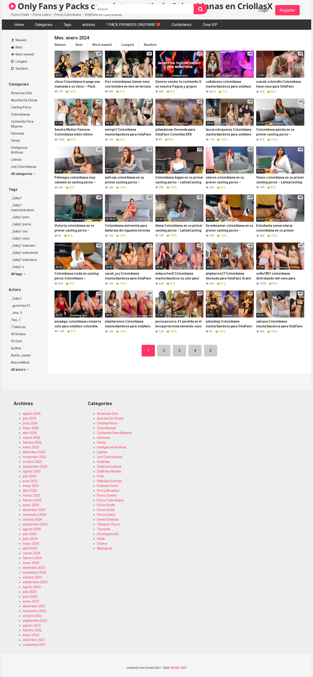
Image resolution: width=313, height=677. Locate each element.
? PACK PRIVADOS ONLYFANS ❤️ (133, 24)
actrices (88, 24)
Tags (67, 24)
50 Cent (16, 341)
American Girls (21, 93)
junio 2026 (30, 423)
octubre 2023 (32, 577)
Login (263, 10)
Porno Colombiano (110, 500)
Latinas (16, 159)
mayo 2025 (31, 486)
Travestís (103, 529)
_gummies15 (20, 305)
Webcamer (105, 548)
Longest (21, 61)
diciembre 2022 (34, 606)
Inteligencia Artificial (19, 150)
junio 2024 (30, 539)
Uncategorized (107, 534)
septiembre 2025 (35, 466)
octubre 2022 (32, 616)
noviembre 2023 (34, 572)
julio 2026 (29, 418)
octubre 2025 (32, 462)
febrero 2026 (32, 442)
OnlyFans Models (109, 471)
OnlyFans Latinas (109, 466)
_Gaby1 (16, 198)
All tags (17, 274)
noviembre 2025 (34, 457)
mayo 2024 (31, 543)
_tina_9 (16, 313)
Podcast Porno (107, 486)
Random (21, 68)
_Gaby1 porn (20, 217)
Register (287, 10)
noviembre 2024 (34, 515)
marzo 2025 (31, 495)
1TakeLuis (18, 327)
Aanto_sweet (21, 355)
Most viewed (24, 54)
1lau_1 (16, 320)
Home (19, 24)
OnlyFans (103, 462)
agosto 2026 (32, 413)
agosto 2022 (32, 625)
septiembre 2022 (35, 620)
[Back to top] (297, 663)
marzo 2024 (31, 553)
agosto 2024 (32, 529)
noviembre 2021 (34, 645)
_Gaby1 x (17, 267)
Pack (100, 476)
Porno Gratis (106, 510)
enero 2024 (31, 563)
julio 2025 (29, 476)
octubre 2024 (32, 519)
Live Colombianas (23, 167)
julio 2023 (29, 592)
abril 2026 (30, 433)
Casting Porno (21, 107)
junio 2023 (30, 596)
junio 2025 (30, 481)
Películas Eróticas (109, 481)
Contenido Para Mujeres (22, 124)
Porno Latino (106, 515)
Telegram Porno (108, 524)
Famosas (17, 133)
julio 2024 (29, 534)
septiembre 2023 (35, 582)
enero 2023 (31, 601)
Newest (21, 40)
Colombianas (20, 114)
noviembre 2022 (34, 611)
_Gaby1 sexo (20, 238)
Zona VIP (210, 24)
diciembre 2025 (34, 452)
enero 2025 (31, 505)
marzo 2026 (31, 437)
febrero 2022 (32, 630)
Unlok (101, 539)
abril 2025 (30, 490)
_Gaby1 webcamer (24, 252)
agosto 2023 (32, 587)
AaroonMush (20, 362)
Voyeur (102, 543)
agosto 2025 (32, 471)
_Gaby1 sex (19, 231)
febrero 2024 (32, 558)
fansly (15, 140)
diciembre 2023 (34, 567)
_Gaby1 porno (21, 224)
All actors (18, 369)
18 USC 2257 (178, 667)
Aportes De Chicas (24, 100)
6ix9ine (16, 348)
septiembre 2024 (35, 524)
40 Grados (18, 334)
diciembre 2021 (34, 640)
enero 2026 (31, 447)
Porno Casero (107, 495)
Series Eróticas (107, 519)
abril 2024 (30, 548)
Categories (43, 24)
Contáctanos (182, 24)
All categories (22, 174)
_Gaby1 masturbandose (22, 207)
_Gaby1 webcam (23, 245)
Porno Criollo (106, 505)
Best (18, 47)
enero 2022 (31, 635)
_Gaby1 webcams (24, 260)
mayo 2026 (31, 428)
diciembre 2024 (34, 510)
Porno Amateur (108, 490)
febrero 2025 (32, 500)
